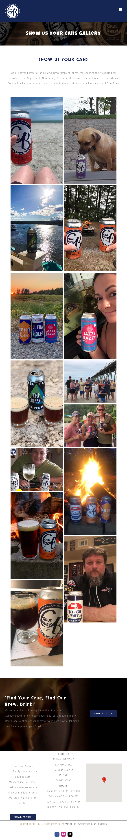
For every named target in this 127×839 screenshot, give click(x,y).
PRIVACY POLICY (69, 824)
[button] (104, 780)
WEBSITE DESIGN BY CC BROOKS (92, 824)
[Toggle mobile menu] (120, 9)
